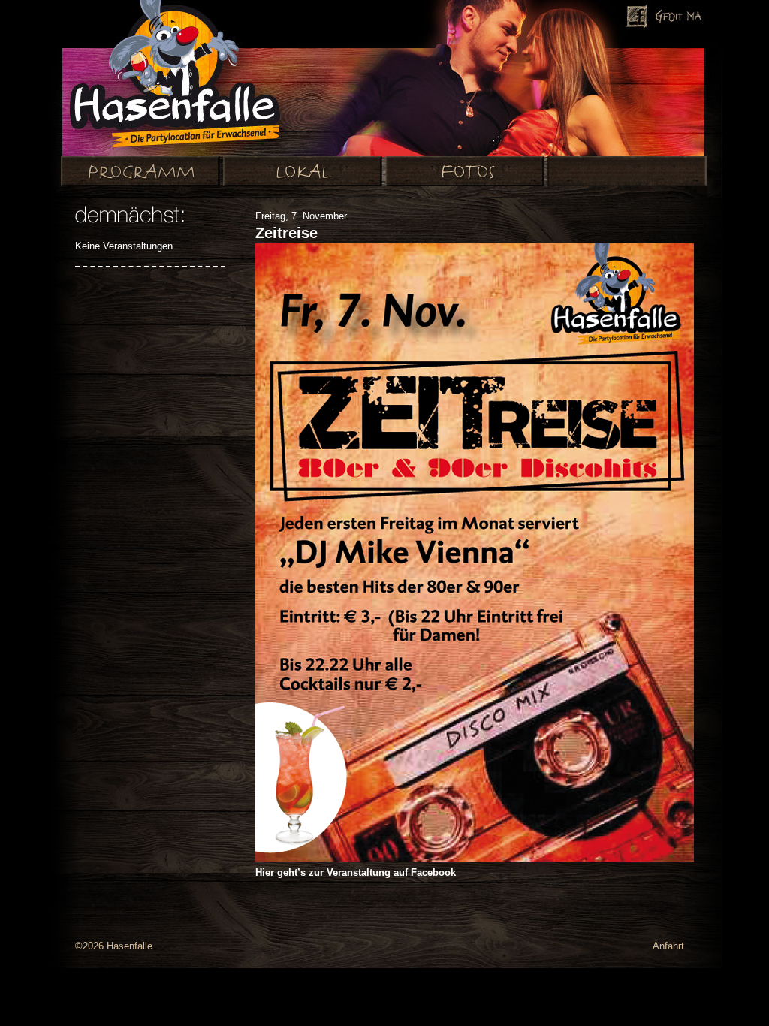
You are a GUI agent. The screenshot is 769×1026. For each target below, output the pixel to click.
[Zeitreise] (474, 858)
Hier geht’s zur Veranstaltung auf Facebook (355, 872)
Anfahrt (668, 946)
